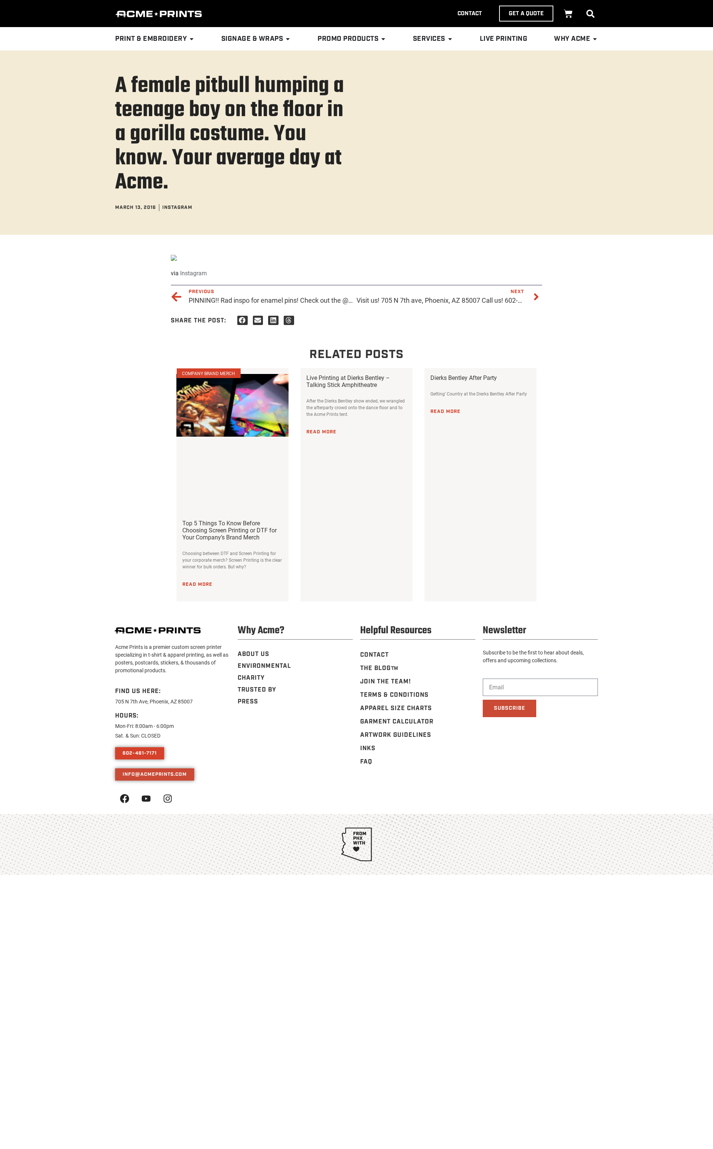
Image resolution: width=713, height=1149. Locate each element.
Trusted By (257, 690)
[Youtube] (146, 798)
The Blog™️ (379, 668)
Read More (197, 584)
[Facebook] (124, 798)
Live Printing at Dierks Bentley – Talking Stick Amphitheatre (348, 381)
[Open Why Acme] (595, 39)
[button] (590, 13)
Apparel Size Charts (396, 708)
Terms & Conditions (394, 695)
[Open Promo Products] (383, 39)
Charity (251, 678)
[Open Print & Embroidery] (192, 39)
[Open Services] (450, 39)
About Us (253, 654)
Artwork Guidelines (395, 735)
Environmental (264, 666)
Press (248, 702)
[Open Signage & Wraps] (288, 39)
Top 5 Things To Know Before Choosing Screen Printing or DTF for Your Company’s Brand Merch (229, 530)
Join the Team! (385, 682)
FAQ (366, 762)
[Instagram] (167, 798)
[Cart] (568, 13)
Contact (374, 655)
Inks (367, 748)
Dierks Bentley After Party (463, 377)
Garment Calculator (396, 722)
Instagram (193, 273)
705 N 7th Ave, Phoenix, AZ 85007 (154, 701)
